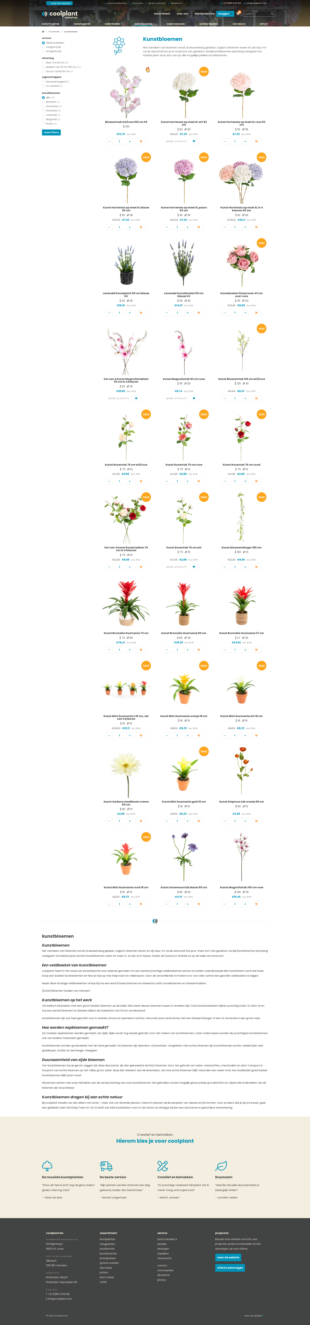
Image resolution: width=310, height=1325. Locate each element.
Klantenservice (204, 13)
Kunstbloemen (143, 24)
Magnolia (53, 119)
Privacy (161, 1280)
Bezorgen (163, 1248)
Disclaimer (163, 1275)
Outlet (264, 24)
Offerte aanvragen (230, 1268)
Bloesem (53, 101)
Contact (162, 1265)
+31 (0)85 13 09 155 (232, 3)
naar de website (61, 3)
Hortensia (53, 110)
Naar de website (228, 1257)
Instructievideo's (167, 1239)
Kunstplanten (50, 24)
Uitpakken (163, 1253)
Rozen (51, 123)
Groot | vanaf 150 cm (59, 71)
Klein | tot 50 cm (57, 62)
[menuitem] (162, 13)
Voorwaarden (165, 1270)
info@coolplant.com (256, 3)
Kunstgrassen (176, 24)
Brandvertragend (57, 81)
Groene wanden (208, 24)
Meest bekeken (55, 42)
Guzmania (54, 106)
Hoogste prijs (54, 51)
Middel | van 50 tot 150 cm (63, 67)
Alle (50, 97)
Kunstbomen (112, 24)
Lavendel (53, 115)
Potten (104, 1272)
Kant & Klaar (107, 1277)
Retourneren (164, 1258)
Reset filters (51, 132)
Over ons (182, 13)
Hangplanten (82, 24)
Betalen (162, 1244)
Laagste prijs (53, 47)
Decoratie (239, 24)
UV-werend (54, 86)
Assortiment (162, 13)
